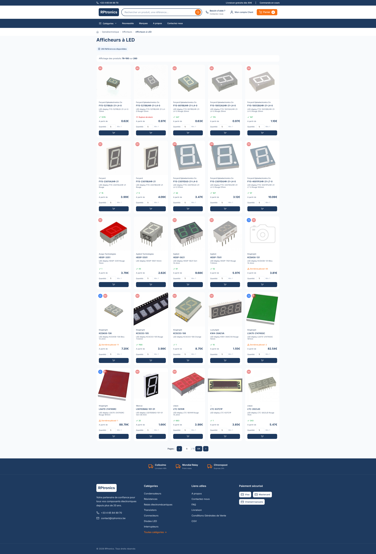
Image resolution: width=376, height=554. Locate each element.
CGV (194, 521)
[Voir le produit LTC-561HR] (188, 404)
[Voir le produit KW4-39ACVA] (225, 328)
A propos (157, 23)
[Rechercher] (198, 12)
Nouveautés (128, 23)
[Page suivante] (205, 448)
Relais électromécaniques (158, 504)
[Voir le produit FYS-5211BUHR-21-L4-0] (151, 101)
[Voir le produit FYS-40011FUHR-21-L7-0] (262, 177)
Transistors (150, 509)
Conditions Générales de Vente (209, 515)
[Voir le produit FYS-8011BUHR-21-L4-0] (188, 101)
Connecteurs (151, 515)
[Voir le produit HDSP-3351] (113, 253)
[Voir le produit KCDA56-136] (113, 328)
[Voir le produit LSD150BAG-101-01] (151, 404)
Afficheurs (127, 32)
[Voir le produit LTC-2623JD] (262, 404)
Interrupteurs (151, 526)
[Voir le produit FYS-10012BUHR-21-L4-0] (262, 101)
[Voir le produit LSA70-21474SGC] (262, 328)
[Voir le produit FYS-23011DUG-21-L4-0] (188, 177)
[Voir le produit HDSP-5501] (151, 253)
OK (198, 448)
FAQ (194, 504)
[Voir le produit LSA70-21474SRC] (113, 404)
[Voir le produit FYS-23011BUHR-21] (151, 177)
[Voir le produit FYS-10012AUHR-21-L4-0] (225, 101)
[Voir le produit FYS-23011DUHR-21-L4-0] (225, 177)
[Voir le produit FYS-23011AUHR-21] (113, 177)
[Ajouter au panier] (114, 132)
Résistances (150, 498)
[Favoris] (127, 68)
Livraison (197, 509)
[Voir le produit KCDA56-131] (262, 253)
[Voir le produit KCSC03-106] (188, 328)
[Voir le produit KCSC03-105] (151, 328)
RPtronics (108, 12)
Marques (143, 23)
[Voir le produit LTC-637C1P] (225, 404)
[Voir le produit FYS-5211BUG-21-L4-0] (113, 101)
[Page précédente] (179, 448)
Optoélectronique (110, 32)
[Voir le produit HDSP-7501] (225, 253)
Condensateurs (152, 493)
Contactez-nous (175, 23)
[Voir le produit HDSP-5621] (188, 253)
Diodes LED (150, 521)
